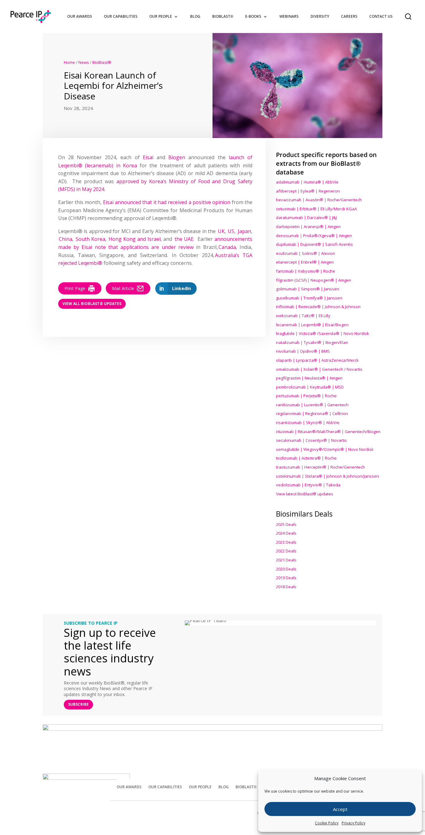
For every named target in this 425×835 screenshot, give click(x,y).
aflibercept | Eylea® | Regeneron (308, 191)
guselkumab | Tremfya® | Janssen (309, 298)
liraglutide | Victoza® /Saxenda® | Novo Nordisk (322, 333)
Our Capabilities (121, 16)
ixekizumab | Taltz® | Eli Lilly (303, 315)
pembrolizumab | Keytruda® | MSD (310, 387)
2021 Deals (286, 560)
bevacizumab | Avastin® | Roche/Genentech (319, 200)
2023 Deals (286, 542)
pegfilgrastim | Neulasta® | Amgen (309, 378)
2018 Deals (286, 586)
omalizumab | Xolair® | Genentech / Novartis (319, 369)
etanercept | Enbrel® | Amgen (305, 262)
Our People (160, 16)
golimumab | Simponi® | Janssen (307, 289)
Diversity (320, 16)
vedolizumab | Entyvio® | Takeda (308, 485)
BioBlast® (222, 16)
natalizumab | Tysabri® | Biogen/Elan (312, 342)
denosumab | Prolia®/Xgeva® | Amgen (314, 235)
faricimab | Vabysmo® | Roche (305, 271)
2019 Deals (286, 577)
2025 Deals (286, 524)
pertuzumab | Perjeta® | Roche (306, 395)
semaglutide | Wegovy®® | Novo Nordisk (325, 449)
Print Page (74, 288)
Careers (349, 16)
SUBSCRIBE (78, 704)
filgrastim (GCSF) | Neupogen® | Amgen (313, 280)
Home (69, 62)
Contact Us (381, 16)
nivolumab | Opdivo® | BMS (303, 351)
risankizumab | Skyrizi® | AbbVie (307, 422)
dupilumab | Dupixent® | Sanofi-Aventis (314, 244)
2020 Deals (286, 569)
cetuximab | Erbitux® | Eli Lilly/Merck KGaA (316, 209)
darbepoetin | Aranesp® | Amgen (308, 226)
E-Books (253, 16)
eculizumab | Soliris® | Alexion (305, 253)
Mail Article (123, 288)
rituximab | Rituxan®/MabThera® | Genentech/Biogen (328, 431)
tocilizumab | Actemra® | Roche (306, 458)
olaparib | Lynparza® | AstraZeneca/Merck (317, 360)
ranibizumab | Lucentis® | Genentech (312, 405)
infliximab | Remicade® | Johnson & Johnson (318, 306)
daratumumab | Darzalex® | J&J (306, 217)
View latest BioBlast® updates (304, 494)
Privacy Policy (353, 823)
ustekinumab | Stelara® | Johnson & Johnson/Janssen (327, 476)
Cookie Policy (327, 823)
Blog (195, 16)
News (83, 62)
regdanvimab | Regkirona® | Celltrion (312, 413)
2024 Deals (286, 533)
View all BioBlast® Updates (92, 303)
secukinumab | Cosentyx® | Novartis (311, 440)
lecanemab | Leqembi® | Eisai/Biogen (312, 324)
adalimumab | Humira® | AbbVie (307, 182)
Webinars (289, 16)
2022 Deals (286, 551)
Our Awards (79, 16)
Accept (340, 809)
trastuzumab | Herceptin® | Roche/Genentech (320, 467)
